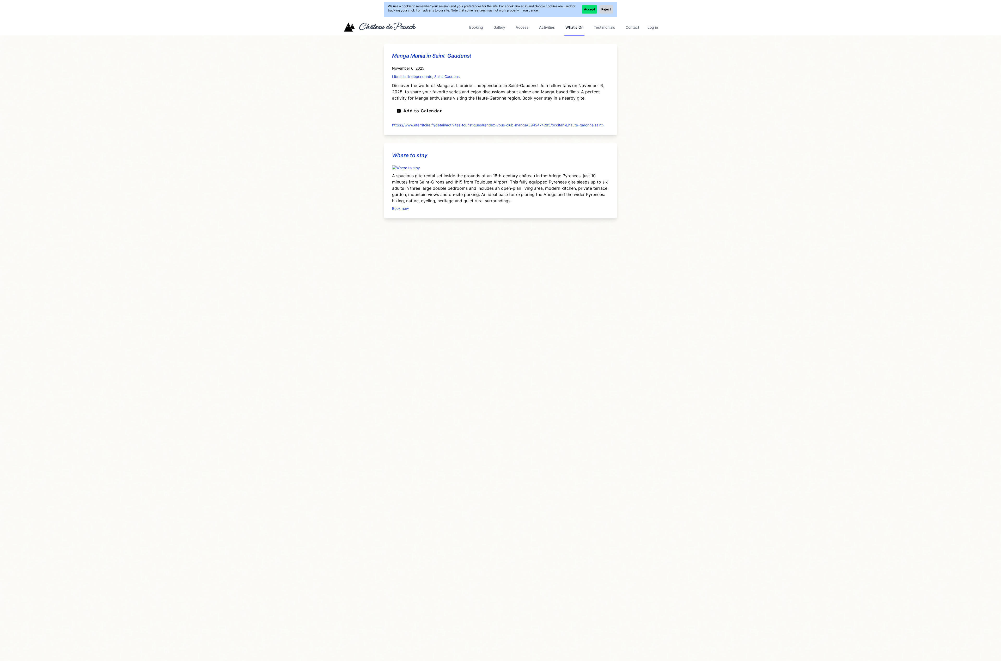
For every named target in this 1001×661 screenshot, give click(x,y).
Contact (632, 27)
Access (522, 27)
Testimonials (604, 27)
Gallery (499, 27)
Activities (547, 27)
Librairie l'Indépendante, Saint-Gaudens (426, 76)
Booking (476, 27)
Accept (589, 9)
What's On (574, 27)
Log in (653, 27)
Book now (400, 208)
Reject (606, 9)
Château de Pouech (387, 27)
